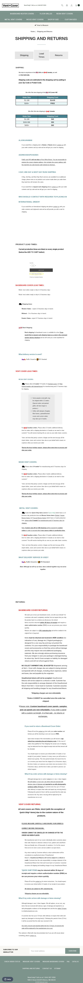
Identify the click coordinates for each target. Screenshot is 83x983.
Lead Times (41, 55)
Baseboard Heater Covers (22, 14)
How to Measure (42, 25)
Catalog (75, 961)
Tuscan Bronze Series (39, 518)
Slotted (57, 515)
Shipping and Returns (31, 968)
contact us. (33, 935)
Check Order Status (12, 961)
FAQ (68, 961)
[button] (24, 55)
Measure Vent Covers (31, 961)
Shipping (24, 55)
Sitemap (57, 968)
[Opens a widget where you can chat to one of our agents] (7, 979)
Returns (59, 55)
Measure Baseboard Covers (53, 961)
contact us (60, 145)
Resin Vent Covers (64, 14)
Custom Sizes (71, 19)
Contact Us (47, 968)
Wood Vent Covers (35, 19)
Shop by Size (53, 19)
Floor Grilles (46, 14)
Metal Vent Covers (13, 19)
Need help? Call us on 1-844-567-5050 (35, 5)
